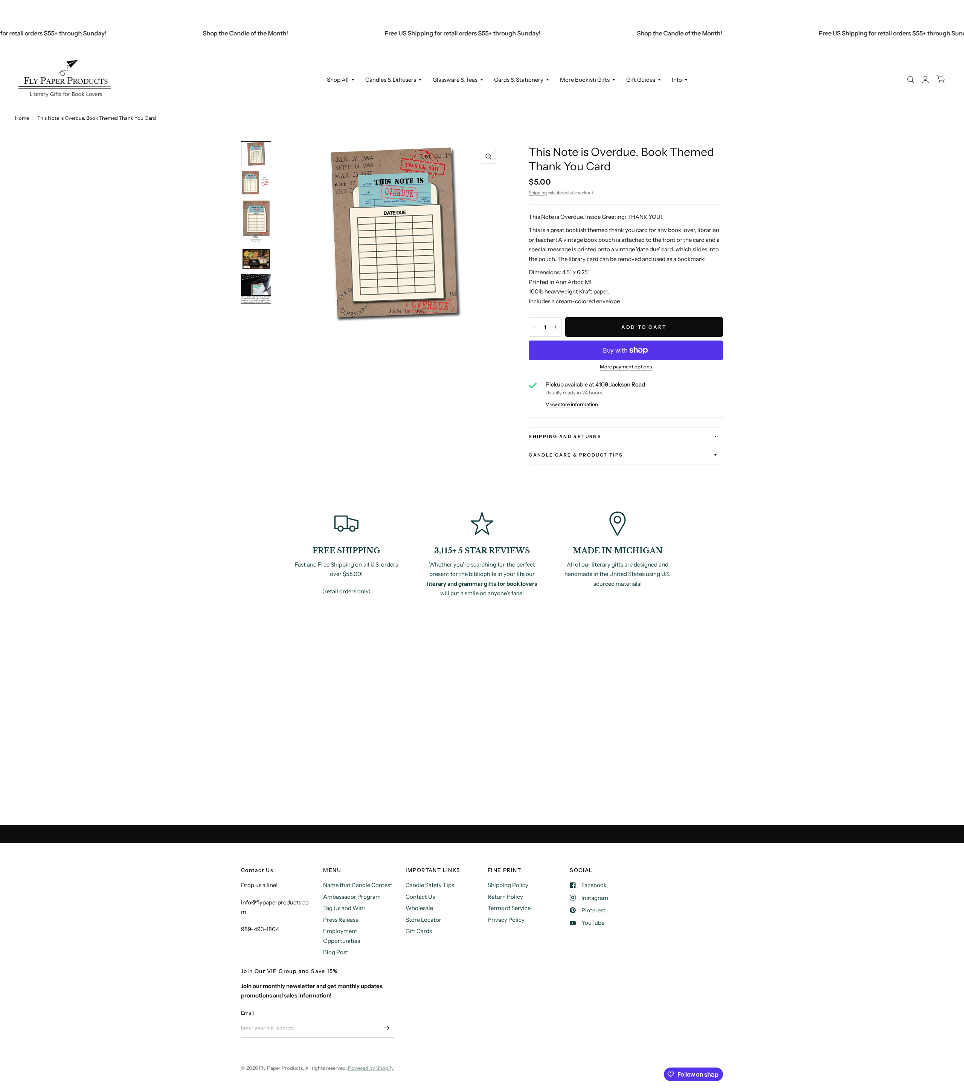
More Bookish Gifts (585, 79)
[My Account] (925, 80)
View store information (572, 404)
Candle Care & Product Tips (576, 455)
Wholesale (419, 908)
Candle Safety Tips (430, 885)
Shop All (338, 79)
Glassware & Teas (455, 79)
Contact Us (420, 896)
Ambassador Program (352, 896)
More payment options (626, 366)
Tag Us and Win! (344, 908)
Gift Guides (640, 79)
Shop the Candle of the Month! (219, 33)
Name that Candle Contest (357, 885)
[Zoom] (488, 156)
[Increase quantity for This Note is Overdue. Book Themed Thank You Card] (555, 327)
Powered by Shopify (371, 1068)
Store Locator (423, 919)
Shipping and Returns (565, 436)
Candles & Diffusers (390, 79)
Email (247, 1013)
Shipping (538, 193)
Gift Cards (419, 931)
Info (677, 79)
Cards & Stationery (518, 79)
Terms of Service (509, 908)
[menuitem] (340, 80)
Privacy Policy (506, 919)
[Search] (910, 80)
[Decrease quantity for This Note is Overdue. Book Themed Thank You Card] (534, 327)
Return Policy (505, 896)
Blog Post (335, 952)
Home (22, 118)
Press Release (340, 919)
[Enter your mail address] (386, 1027)
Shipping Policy (508, 885)
